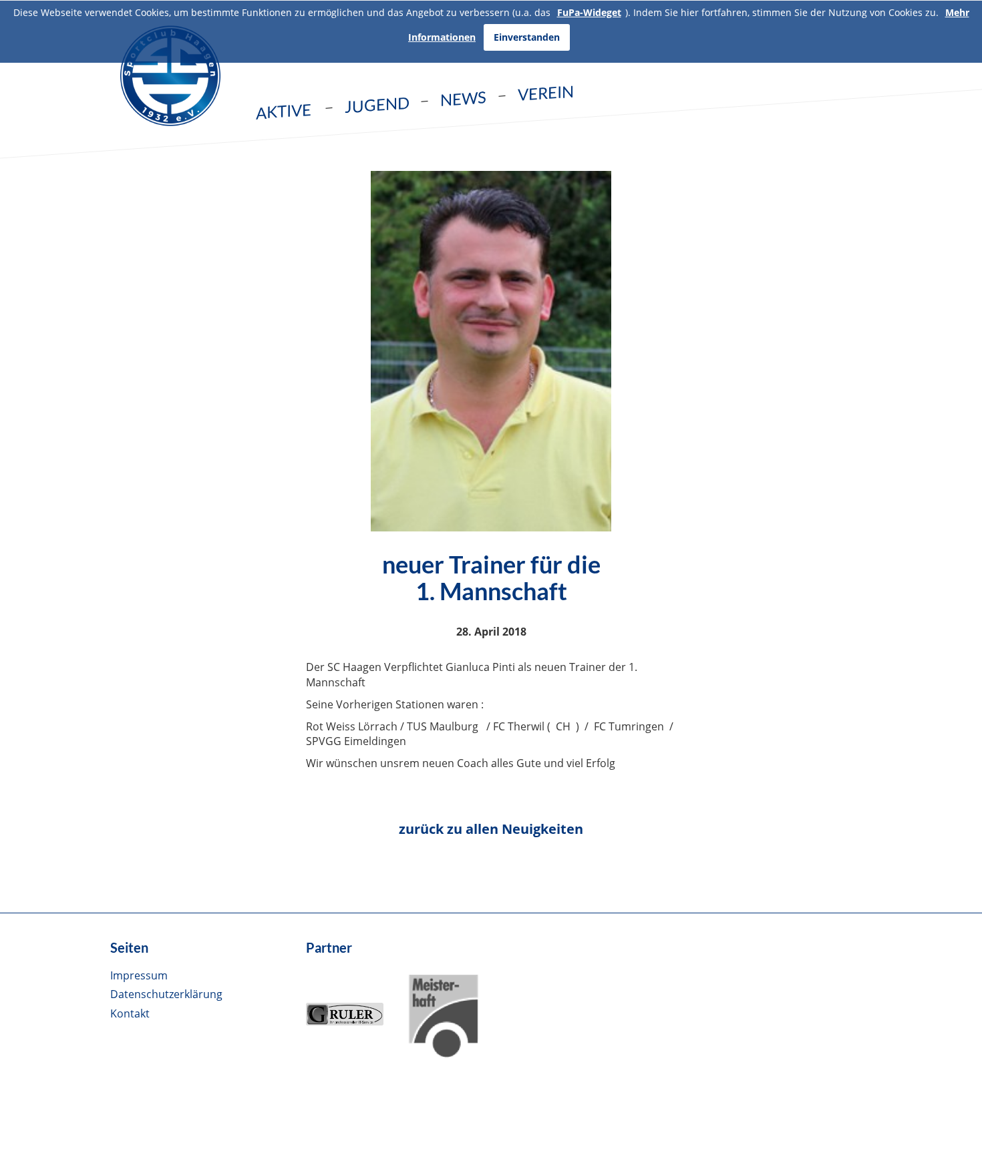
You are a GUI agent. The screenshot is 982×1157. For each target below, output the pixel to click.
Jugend (377, 105)
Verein (546, 92)
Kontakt (130, 1013)
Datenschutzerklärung (166, 994)
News (463, 98)
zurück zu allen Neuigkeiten (491, 829)
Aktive (283, 111)
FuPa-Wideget (589, 12)
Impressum (139, 975)
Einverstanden (527, 37)
